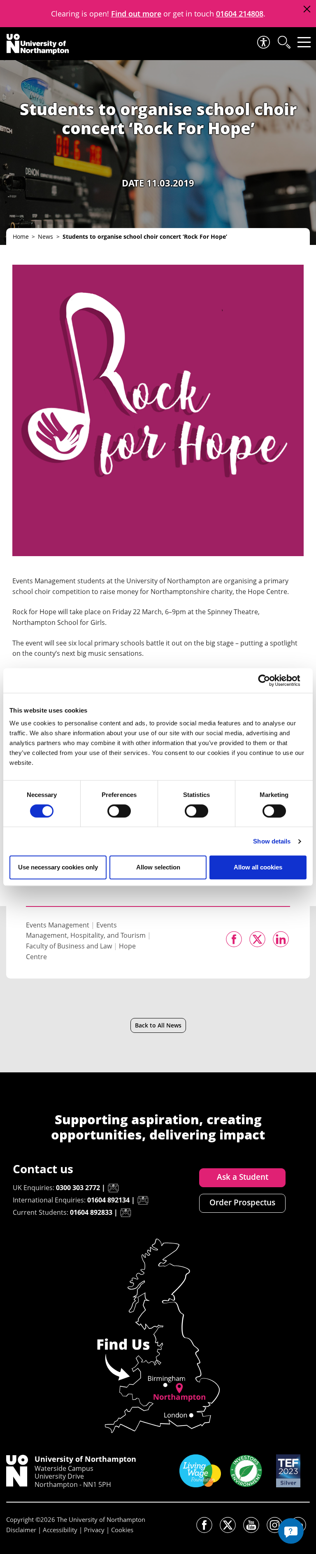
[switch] (119, 811)
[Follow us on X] (227, 1525)
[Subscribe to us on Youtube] (251, 1525)
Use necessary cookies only (58, 867)
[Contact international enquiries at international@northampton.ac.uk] (143, 1200)
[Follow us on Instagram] (274, 1525)
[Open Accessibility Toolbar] (263, 42)
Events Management (57, 925)
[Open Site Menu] (304, 42)
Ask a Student (242, 1177)
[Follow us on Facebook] (204, 1525)
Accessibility (60, 1530)
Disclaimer (21, 1530)
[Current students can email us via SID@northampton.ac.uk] (125, 1213)
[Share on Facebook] (234, 939)
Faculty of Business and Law (69, 946)
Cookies (122, 1530)
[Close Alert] (306, 9)
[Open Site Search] (283, 42)
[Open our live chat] (291, 1531)
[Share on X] (257, 939)
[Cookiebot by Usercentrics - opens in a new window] (271, 680)
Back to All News (158, 1025)
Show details (271, 841)
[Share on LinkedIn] (281, 939)
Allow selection (158, 867)
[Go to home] (38, 44)
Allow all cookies (258, 867)
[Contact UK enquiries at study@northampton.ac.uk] (113, 1188)
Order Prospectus (242, 1202)
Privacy (94, 1530)
